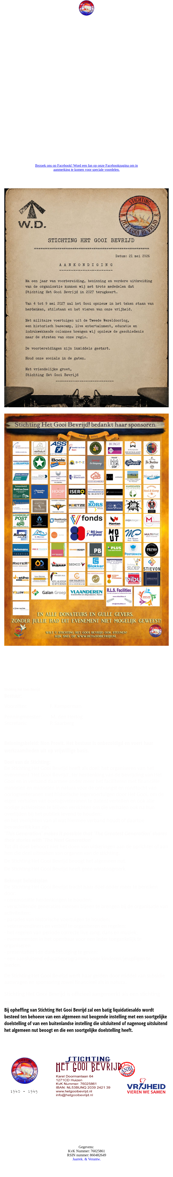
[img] (86, 8)
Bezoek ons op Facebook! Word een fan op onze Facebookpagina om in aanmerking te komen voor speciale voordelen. (86, 167)
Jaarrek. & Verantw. (87, 1159)
